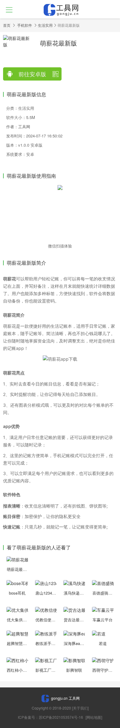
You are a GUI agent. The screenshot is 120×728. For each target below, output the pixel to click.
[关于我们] (80, 707)
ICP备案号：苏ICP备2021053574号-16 (51, 717)
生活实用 (45, 25)
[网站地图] (94, 717)
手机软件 (24, 25)
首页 (6, 25)
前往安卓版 (32, 74)
